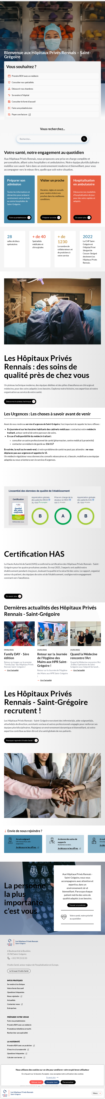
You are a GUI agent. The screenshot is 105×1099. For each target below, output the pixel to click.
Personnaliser (68, 1082)
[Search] (84, 139)
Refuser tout (36, 1082)
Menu (95, 1093)
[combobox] (52, 139)
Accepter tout (51, 1082)
